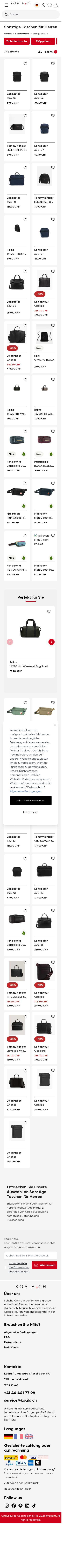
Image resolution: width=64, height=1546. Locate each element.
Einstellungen (30, 812)
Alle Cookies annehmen (30, 800)
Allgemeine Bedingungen (25, 791)
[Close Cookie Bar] (55, 725)
